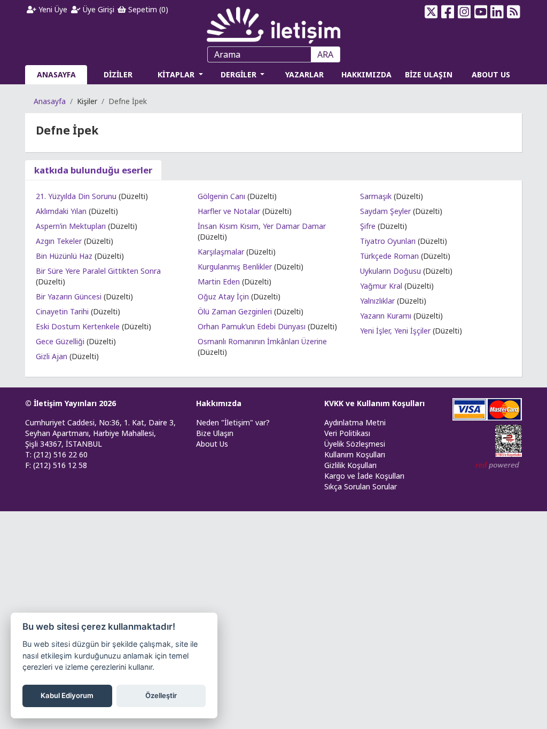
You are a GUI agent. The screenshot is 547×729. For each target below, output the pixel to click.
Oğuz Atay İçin (223, 296)
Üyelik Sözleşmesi (354, 444)
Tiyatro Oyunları (388, 241)
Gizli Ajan (51, 356)
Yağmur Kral (381, 286)
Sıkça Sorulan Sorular (360, 486)
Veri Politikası (347, 433)
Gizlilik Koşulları (350, 465)
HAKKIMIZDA (366, 74)
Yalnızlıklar (377, 301)
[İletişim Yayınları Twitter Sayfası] (431, 11)
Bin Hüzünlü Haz (64, 256)
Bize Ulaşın (214, 433)
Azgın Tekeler (59, 241)
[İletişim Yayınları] (273, 22)
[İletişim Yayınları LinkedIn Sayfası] (497, 11)
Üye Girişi (97, 9)
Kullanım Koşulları (354, 454)
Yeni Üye (51, 9)
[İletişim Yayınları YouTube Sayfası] (480, 11)
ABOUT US (491, 74)
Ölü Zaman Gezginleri (235, 311)
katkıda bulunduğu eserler (93, 170)
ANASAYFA (56, 74)
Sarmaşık (376, 196)
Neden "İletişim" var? (233, 422)
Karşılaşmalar (221, 252)
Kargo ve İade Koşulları (364, 476)
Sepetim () (147, 9)
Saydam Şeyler (385, 211)
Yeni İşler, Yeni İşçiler (395, 331)
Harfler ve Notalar (229, 211)
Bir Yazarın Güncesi (68, 296)
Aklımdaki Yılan (61, 211)
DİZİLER (118, 74)
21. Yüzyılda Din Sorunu (76, 196)
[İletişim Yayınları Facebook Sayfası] (448, 11)
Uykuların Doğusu (390, 271)
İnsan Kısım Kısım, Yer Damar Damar (262, 226)
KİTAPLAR (177, 74)
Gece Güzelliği (60, 341)
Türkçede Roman (389, 256)
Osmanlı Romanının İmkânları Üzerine (262, 341)
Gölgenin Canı (221, 196)
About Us (212, 444)
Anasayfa (50, 101)
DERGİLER (240, 74)
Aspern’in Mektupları (71, 226)
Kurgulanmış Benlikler (235, 267)
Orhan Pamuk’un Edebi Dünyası (252, 326)
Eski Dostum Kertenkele (78, 326)
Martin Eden (219, 281)
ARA (325, 54)
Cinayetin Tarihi (62, 311)
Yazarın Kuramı (385, 316)
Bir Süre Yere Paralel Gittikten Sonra (98, 271)
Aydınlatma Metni (355, 422)
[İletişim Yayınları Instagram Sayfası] (464, 11)
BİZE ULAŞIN (428, 74)
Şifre (368, 226)
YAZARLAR (304, 74)
